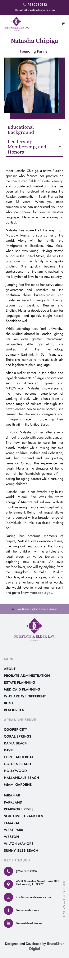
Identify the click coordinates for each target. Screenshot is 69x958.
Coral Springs (17, 736)
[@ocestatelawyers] (8, 910)
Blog (8, 703)
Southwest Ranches (23, 816)
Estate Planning (19, 682)
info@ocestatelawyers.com (33, 897)
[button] (63, 24)
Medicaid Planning (22, 689)
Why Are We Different (25, 696)
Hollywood (15, 770)
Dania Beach (15, 743)
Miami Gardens (18, 784)
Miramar (12, 795)
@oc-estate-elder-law (29, 923)
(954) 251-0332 (27, 871)
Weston (11, 836)
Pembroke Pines (19, 809)
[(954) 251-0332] (8, 871)
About (10, 668)
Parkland (13, 802)
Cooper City (15, 729)
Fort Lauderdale (20, 757)
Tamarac (12, 823)
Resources (14, 710)
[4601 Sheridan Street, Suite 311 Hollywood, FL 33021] (8, 884)
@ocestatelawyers (27, 910)
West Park (13, 829)
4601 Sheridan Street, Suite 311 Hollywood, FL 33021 (37, 882)
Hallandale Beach (21, 777)
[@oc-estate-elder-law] (8, 923)
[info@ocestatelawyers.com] (8, 897)
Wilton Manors (19, 843)
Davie (9, 750)
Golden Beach (17, 763)
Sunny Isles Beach (21, 850)
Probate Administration (27, 675)
